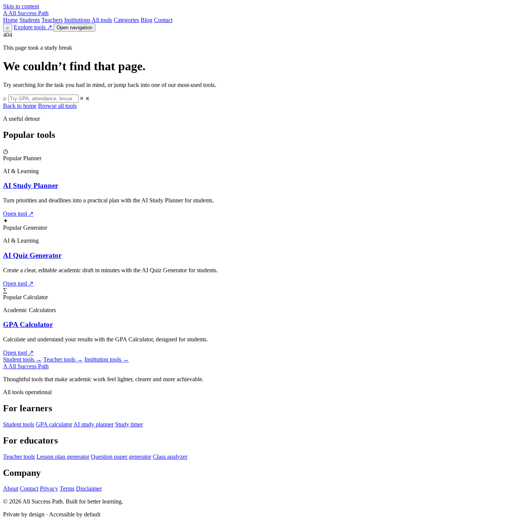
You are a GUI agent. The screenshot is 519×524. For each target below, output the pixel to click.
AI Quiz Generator (32, 255)
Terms (67, 488)
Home (10, 20)
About (10, 488)
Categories (126, 20)
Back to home (19, 106)
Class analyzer (170, 456)
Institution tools (106, 359)
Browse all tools (57, 106)
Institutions (77, 20)
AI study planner (93, 424)
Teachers (52, 20)
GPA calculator (54, 424)
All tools (102, 20)
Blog (146, 20)
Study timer (129, 424)
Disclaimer (89, 488)
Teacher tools (63, 359)
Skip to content (21, 6)
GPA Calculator (28, 324)
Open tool (18, 213)
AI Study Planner (30, 185)
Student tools (22, 359)
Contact (163, 20)
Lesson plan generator (62, 456)
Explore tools (33, 27)
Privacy (49, 488)
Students (29, 20)
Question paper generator (121, 456)
